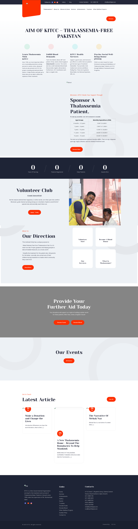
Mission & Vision (65, 9)
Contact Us (62, 515)
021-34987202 (89, 500)
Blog (70, 2)
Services (73, 9)
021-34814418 (89, 498)
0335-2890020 (89, 502)
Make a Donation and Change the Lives (34, 418)
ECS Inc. (113, 524)
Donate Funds (63, 506)
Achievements (81, 9)
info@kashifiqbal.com (110, 2)
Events (61, 501)
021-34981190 (89, 496)
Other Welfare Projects (100, 9)
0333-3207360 (89, 505)
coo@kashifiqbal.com (91, 509)
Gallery (64, 2)
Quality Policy (63, 513)
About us (56, 9)
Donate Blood (63, 508)
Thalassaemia (48, 9)
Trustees (89, 9)
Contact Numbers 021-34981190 (89, 2)
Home (61, 492)
